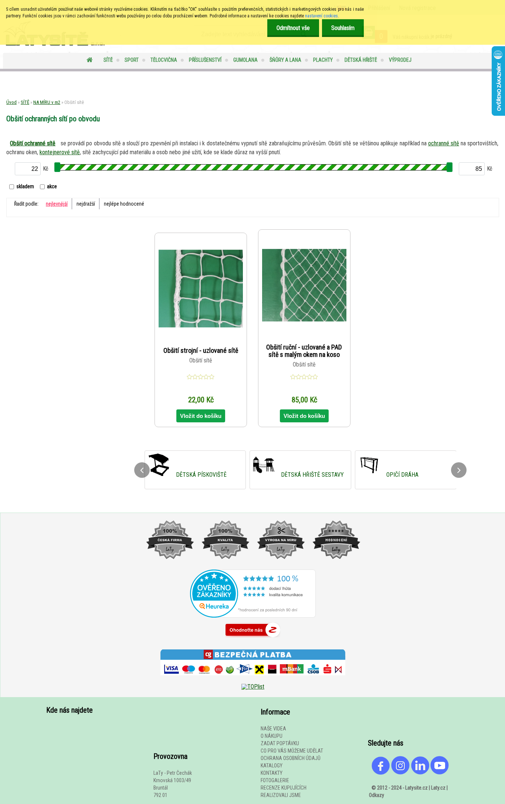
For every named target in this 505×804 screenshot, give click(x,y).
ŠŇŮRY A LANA (285, 60)
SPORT (132, 60)
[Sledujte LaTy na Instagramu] (400, 773)
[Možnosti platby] (252, 680)
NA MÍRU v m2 (46, 102)
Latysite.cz (416, 788)
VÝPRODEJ (400, 60)
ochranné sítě (443, 143)
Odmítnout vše (293, 27)
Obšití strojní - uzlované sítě (200, 350)
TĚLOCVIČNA (163, 60)
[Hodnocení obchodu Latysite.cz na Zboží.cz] (253, 638)
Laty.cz (438, 788)
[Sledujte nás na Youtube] (439, 773)
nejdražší (86, 204)
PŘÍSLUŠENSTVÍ (205, 60)
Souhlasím (343, 27)
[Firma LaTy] (169, 566)
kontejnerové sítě (60, 152)
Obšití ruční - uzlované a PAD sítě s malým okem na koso (304, 351)
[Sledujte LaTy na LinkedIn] (420, 773)
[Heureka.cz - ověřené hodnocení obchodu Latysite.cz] (253, 615)
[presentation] (142, 470)
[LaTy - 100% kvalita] (225, 566)
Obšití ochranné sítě (32, 143)
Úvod (11, 102)
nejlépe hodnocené (124, 204)
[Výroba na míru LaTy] (280, 566)
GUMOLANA (245, 60)
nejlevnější (57, 204)
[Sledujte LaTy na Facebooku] (381, 773)
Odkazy (376, 795)
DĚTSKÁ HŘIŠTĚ (361, 60)
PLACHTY (323, 60)
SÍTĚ (108, 60)
